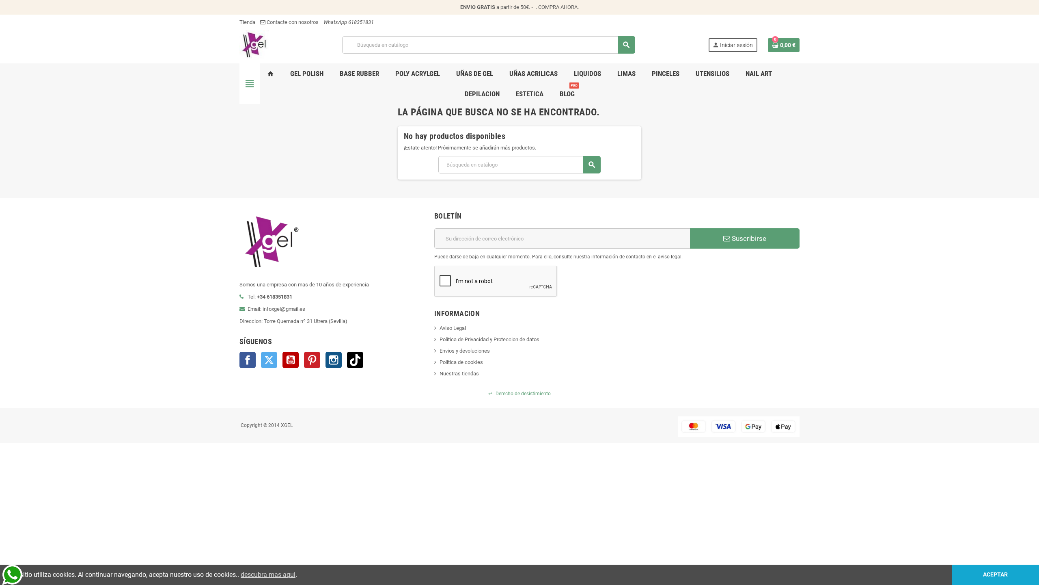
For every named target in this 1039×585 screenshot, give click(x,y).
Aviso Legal (453, 328)
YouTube (290, 360)
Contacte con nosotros (292, 22)
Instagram (333, 360)
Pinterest (312, 360)
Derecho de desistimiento (519, 393)
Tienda (247, 22)
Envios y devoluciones (465, 351)
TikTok (355, 360)
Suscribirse (748, 238)
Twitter (269, 360)
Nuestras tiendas (459, 373)
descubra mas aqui (268, 574)
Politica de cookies (461, 362)
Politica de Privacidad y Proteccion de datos (489, 339)
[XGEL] (254, 44)
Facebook (247, 360)
